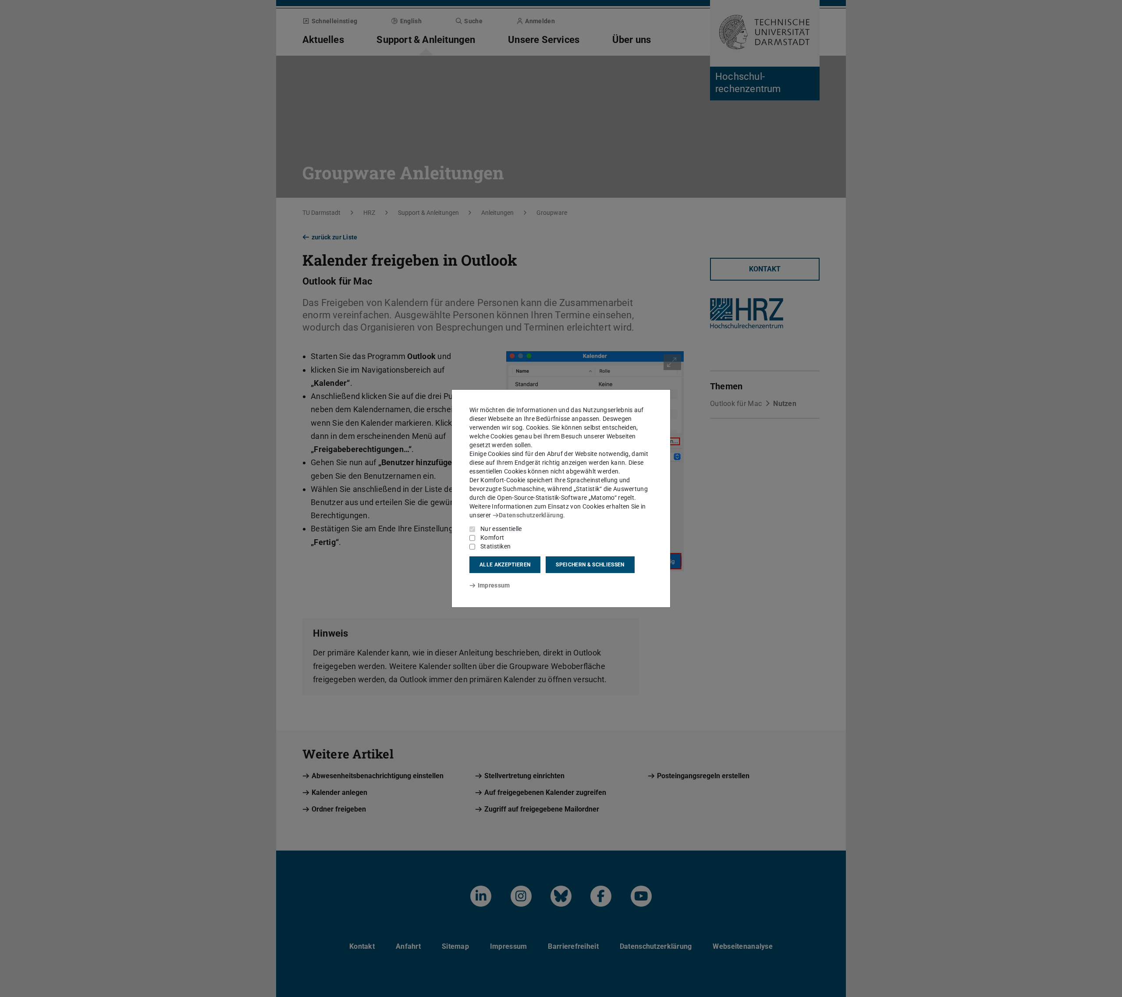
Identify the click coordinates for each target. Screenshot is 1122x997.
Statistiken (495, 546)
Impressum (494, 585)
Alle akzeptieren (504, 565)
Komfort (492, 537)
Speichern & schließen (590, 565)
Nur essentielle (501, 528)
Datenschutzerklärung (531, 515)
